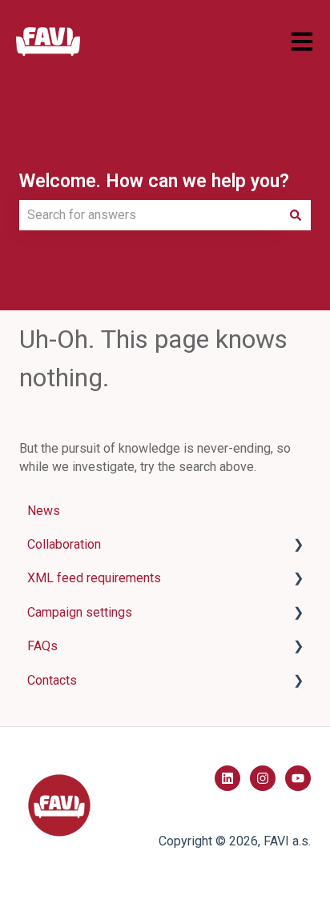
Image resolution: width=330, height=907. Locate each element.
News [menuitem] (43, 510)
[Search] (295, 215)
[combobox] (149, 215)
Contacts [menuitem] (52, 680)
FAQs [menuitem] (42, 645)
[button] (298, 545)
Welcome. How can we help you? (154, 181)
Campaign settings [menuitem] (79, 612)
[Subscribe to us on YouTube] (298, 778)
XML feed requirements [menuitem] (94, 577)
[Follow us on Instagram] (263, 778)
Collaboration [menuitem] (64, 544)
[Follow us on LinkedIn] (227, 778)
